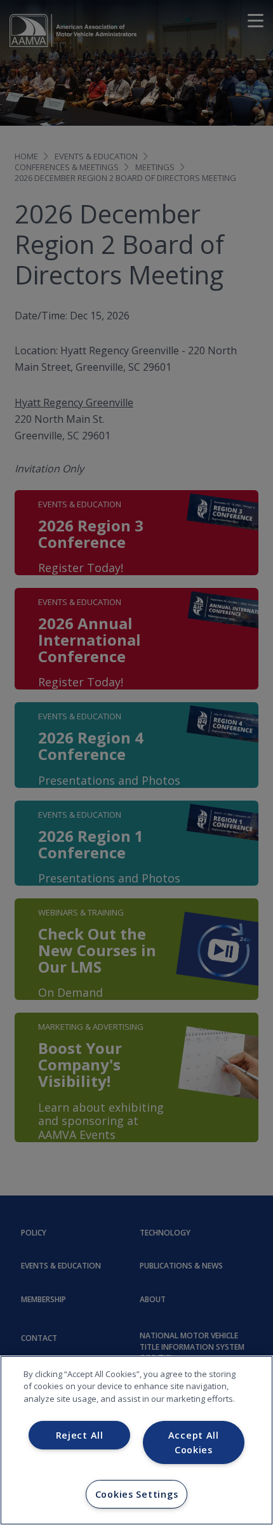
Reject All (79, 1435)
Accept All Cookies (193, 1442)
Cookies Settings (136, 1494)
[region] (136, 1440)
